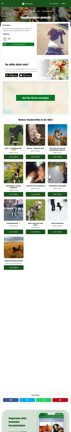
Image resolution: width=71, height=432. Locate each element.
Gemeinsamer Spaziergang (57, 186)
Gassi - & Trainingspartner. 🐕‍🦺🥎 (13, 149)
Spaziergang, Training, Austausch (13, 186)
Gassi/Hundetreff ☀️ (13, 223)
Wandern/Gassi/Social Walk (14, 261)
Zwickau (33, 11)
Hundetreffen (26, 11)
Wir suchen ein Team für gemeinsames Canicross (57, 149)
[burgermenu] (2, 3)
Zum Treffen (13, 157)
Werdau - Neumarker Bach (35, 148)
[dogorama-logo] (27, 3)
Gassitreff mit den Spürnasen (35, 186)
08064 (38, 11)
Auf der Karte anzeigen (35, 97)
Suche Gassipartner (57, 223)
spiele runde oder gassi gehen (35, 224)
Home (19, 11)
